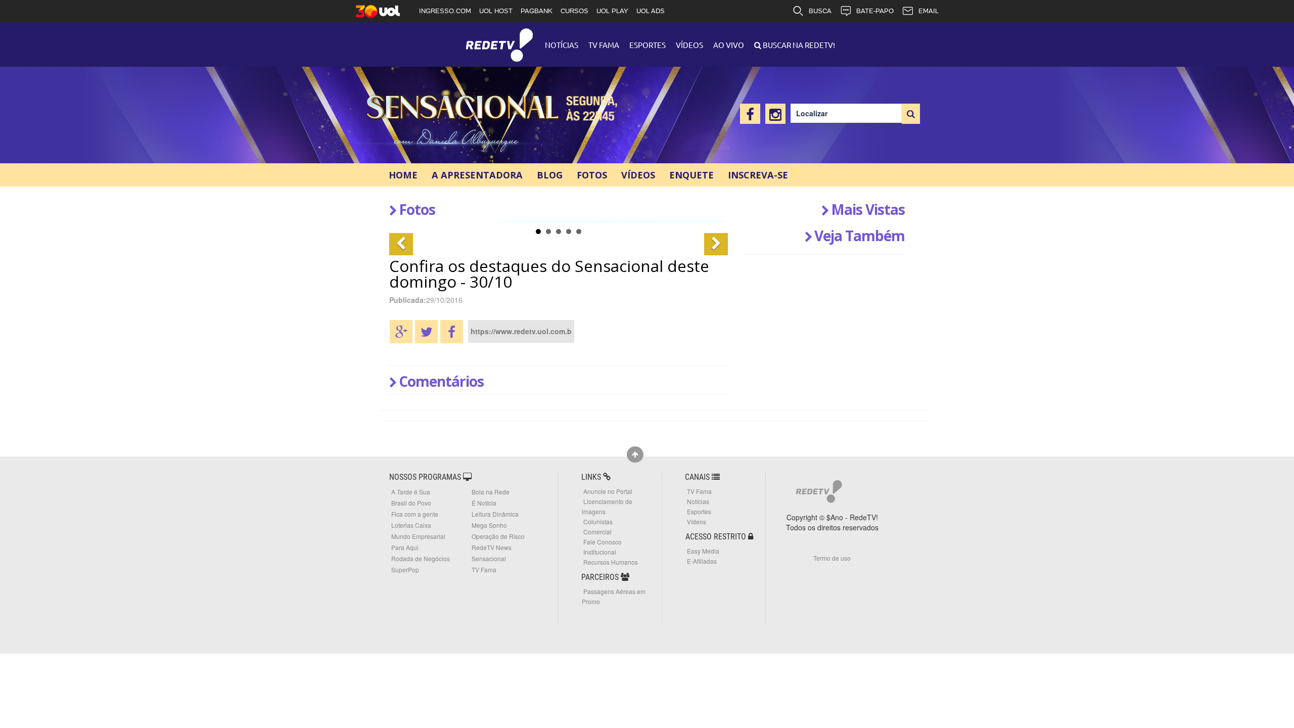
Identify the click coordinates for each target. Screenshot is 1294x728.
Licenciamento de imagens (607, 506)
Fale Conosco (602, 541)
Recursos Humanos (610, 562)
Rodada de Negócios (420, 558)
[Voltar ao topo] (635, 454)
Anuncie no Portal (607, 491)
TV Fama (603, 45)
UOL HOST (496, 11)
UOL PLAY (612, 11)
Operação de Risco (498, 536)
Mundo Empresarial (418, 536)
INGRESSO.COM (445, 11)
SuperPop (405, 569)
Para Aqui (405, 547)
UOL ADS (650, 11)
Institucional (599, 552)
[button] (401, 244)
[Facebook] (750, 114)
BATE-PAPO (875, 11)
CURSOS (574, 11)
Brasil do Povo (411, 502)
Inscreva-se (758, 175)
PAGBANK (536, 11)
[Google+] (401, 331)
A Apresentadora (477, 175)
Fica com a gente (414, 514)
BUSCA (820, 11)
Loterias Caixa (411, 525)
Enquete (691, 175)
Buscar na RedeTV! (798, 45)
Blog (550, 175)
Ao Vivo (728, 45)
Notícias (561, 45)
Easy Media (703, 551)
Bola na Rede (491, 491)
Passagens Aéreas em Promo (613, 596)
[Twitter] (426, 331)
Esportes (647, 45)
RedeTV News (492, 547)
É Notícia (484, 502)
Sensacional (466, 121)
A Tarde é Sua (410, 491)
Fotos (592, 175)
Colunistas (598, 521)
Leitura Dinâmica (495, 514)
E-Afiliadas (702, 561)
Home (403, 175)
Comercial (597, 531)
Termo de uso (832, 558)
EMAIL (928, 11)
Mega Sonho (489, 525)
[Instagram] (775, 114)
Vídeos (689, 45)
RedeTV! (499, 38)
